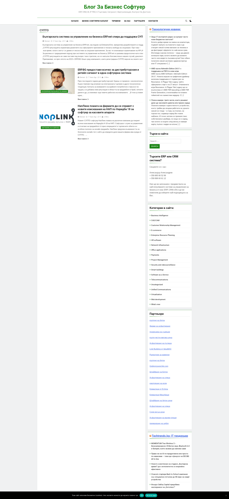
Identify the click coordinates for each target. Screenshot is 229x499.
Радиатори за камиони (159, 355)
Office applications (158, 250)
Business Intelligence (159, 215)
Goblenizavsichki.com (159, 366)
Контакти (153, 21)
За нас (127, 21)
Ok (142, 495)
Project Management (159, 260)
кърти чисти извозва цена (161, 338)
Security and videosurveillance (163, 265)
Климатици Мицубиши (159, 395)
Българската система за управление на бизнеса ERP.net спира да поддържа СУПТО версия (99, 36)
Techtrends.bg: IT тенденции (170, 435)
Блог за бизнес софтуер (114, 7)
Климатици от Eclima (159, 389)
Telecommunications (159, 280)
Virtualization (156, 294)
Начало (74, 21)
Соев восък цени (157, 412)
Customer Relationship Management (165, 225)
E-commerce (156, 230)
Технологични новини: (166, 29)
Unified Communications (161, 289)
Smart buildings (157, 270)
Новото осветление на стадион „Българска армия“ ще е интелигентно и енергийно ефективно (169, 466)
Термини (116, 21)
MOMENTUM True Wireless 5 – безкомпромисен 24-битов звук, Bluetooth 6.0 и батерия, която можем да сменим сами (170, 446)
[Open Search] (186, 21)
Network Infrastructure (160, 245)
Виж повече (47, 63)
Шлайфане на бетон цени (161, 401)
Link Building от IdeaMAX (160, 349)
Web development (158, 299)
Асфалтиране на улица (160, 378)
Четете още (151, 495)
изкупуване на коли (158, 383)
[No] (226, 495)
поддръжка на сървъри (160, 332)
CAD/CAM (155, 220)
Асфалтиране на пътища (161, 343)
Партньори (139, 21)
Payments (155, 255)
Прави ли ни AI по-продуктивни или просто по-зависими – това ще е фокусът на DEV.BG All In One (170, 456)
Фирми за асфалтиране (160, 326)
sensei (47, 41)
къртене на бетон (157, 320)
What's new (155, 304)
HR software (156, 240)
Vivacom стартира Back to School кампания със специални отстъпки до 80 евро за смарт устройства (170, 477)
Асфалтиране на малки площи (163, 418)
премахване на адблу (159, 423)
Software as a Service (51, 128)
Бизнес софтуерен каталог (95, 21)
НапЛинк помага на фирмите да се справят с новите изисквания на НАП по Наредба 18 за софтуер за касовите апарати (106, 109)
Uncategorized (157, 284)
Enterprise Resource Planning (54, 91)
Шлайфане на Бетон (159, 372)
